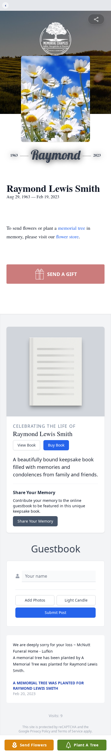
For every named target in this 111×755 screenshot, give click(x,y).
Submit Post (55, 612)
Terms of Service (70, 731)
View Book (27, 445)
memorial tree (71, 228)
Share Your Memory (35, 521)
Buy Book (56, 445)
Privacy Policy (40, 731)
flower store (67, 236)
